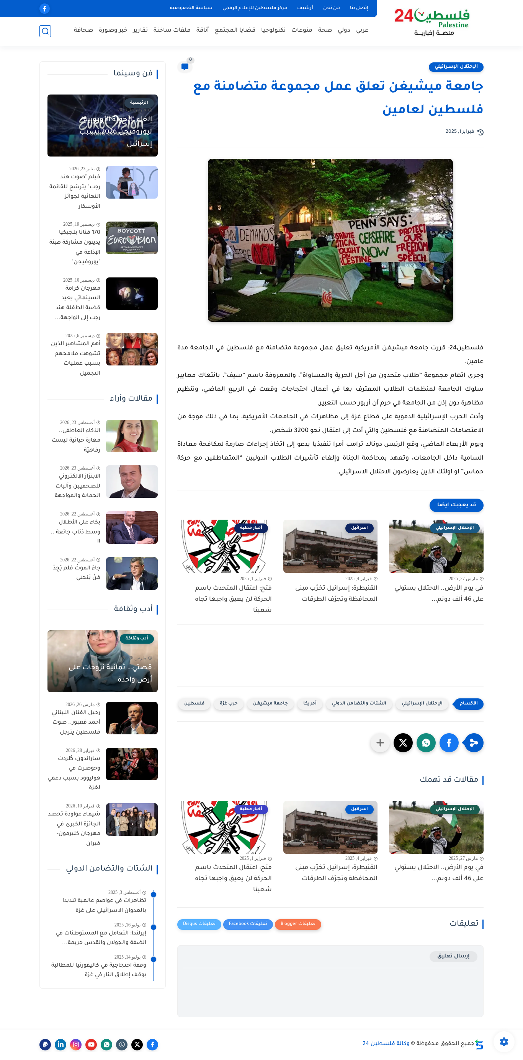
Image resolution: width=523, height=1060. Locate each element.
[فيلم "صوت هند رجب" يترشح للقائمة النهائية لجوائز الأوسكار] (132, 182)
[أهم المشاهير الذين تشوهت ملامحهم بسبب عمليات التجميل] (132, 349)
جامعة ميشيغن (270, 703)
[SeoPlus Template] (479, 1044)
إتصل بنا (359, 8)
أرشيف (305, 8)
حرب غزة (229, 703)
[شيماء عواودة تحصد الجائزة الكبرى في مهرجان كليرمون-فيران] (132, 819)
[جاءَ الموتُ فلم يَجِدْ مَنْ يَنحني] (132, 573)
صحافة (83, 31)
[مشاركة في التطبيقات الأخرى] (380, 742)
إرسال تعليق (453, 956)
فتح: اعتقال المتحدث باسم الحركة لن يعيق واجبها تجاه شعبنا (233, 599)
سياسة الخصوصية (191, 8)
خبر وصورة (113, 31)
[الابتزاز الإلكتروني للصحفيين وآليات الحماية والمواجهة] (132, 481)
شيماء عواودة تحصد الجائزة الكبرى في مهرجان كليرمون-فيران (74, 829)
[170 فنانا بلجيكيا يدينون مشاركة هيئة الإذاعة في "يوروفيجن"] (132, 238)
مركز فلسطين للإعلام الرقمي (254, 8)
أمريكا (310, 703)
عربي (362, 31)
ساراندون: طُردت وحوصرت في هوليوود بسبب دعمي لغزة (73, 774)
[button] (449, 742)
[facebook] (44, 8)
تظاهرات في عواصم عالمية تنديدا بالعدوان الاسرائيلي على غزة (104, 906)
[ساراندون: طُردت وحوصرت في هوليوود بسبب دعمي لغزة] (132, 764)
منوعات (301, 31)
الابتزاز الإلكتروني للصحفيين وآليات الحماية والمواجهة (77, 486)
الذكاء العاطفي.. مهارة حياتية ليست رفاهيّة (76, 441)
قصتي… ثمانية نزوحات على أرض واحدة (110, 674)
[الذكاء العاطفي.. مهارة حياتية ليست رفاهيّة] (132, 436)
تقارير (140, 31)
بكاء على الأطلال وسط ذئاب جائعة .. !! (75, 532)
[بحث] (45, 31)
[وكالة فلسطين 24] (432, 22)
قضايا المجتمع (235, 31)
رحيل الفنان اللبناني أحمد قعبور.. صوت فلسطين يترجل (76, 723)
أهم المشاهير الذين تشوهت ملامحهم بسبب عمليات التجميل (75, 359)
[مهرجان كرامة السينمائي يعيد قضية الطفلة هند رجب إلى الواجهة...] (132, 293)
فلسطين (194, 703)
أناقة (202, 31)
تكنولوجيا (273, 31)
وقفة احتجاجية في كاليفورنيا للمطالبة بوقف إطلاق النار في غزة (98, 971)
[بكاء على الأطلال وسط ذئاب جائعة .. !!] (132, 527)
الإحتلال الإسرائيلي (456, 67)
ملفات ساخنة (172, 31)
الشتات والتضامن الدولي (359, 703)
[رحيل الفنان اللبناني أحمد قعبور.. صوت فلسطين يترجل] (132, 718)
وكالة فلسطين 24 (386, 1044)
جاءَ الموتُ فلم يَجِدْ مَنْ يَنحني (76, 574)
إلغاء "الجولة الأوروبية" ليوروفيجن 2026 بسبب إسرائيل (115, 132)
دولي (344, 31)
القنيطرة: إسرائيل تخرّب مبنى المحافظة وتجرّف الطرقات (336, 594)
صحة (325, 31)
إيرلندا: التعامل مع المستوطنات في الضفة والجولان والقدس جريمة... (101, 939)
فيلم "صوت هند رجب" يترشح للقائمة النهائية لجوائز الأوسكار (74, 192)
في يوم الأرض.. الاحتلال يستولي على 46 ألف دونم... (439, 594)
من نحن (331, 8)
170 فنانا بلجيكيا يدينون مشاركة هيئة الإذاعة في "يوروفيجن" (74, 248)
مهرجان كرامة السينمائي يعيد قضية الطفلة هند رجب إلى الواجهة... (77, 303)
